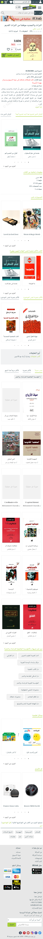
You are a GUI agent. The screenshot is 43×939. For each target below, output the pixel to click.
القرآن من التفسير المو (11, 153)
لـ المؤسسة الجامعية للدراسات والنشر (28, 377)
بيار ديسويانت (10, 592)
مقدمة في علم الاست (11, 283)
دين (41, 825)
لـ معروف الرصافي (11, 340)
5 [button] (14, 162)
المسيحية (28, 832)
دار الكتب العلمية (33, 669)
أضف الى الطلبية (13, 55)
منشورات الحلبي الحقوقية (30, 690)
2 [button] (24, 162)
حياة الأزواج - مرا (32, 415)
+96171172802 (36, 902)
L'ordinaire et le (11, 502)
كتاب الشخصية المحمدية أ (11, 336)
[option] (32, 139)
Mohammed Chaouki (31, 506)
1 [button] (28, 162)
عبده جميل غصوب (31, 462)
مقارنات (12, 836)
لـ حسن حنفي (32, 156)
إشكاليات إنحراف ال (11, 546)
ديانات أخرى (29, 836)
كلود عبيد (10, 419)
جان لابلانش (10, 549)
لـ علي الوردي (32, 340)
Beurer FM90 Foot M (32, 806)
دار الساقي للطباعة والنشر (30, 676)
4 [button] (18, 162)
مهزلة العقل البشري (31, 336)
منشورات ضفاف (15, 696)
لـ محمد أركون (11, 156)
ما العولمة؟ (32, 283)
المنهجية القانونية (32, 459)
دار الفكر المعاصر (33, 696)
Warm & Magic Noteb (32, 234)
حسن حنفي (36, 28)
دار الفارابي (10, 655)
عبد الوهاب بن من (10, 462)
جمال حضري (31, 549)
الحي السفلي (11, 459)
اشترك (12, 924)
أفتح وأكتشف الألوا (31, 752)
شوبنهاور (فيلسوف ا (32, 589)
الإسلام (37, 832)
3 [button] (21, 162)
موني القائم (31, 419)
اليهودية (19, 832)
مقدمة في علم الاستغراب (31, 153)
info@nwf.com (36, 905)
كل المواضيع (6, 822)
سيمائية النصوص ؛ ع (32, 546)
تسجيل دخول (35, 2)
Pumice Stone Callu (11, 806)
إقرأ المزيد (38, 107)
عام (20, 836)
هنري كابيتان (10, 636)
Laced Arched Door (11, 234)
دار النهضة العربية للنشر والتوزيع (28, 703)
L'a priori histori (32, 502)
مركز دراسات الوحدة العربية (30, 662)
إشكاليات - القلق (32, 632)
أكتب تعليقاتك (35, 356)
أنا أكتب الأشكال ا (11, 752)
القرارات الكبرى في (11, 632)
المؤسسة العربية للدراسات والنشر (28, 683)
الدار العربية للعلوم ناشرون (30, 655)
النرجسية (11, 589)
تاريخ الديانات (7, 832)
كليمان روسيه (31, 592)
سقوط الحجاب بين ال (11, 415)
